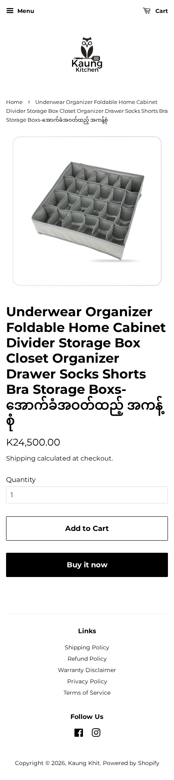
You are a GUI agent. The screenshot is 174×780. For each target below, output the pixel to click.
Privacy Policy (87, 681)
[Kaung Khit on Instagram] (95, 734)
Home (14, 102)
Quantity (21, 480)
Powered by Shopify (131, 763)
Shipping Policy (87, 647)
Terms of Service (87, 692)
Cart (161, 11)
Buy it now (87, 564)
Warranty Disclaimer (87, 670)
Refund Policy (87, 658)
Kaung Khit (84, 763)
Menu (25, 11)
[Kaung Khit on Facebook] (78, 734)
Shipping (21, 458)
